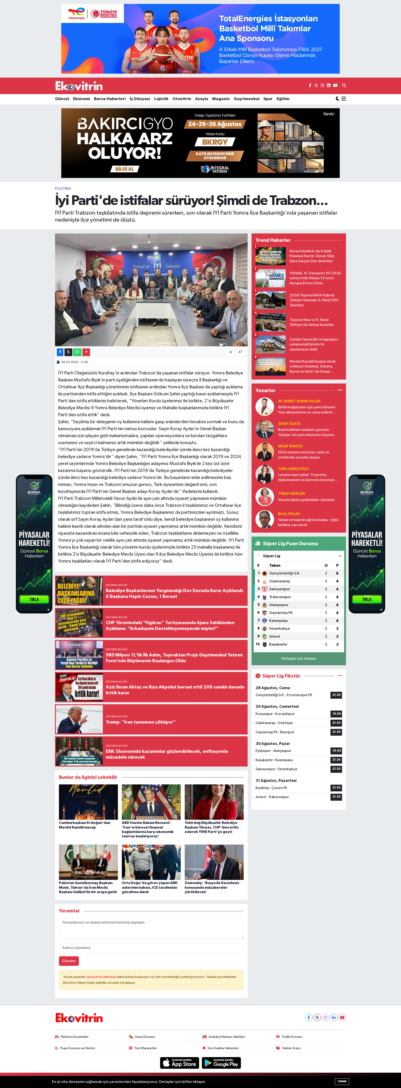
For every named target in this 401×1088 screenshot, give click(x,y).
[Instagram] (325, 1017)
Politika (63, 189)
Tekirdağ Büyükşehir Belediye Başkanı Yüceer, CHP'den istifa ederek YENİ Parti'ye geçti (211, 827)
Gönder (69, 961)
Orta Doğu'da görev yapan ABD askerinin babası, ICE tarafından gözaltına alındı (150, 887)
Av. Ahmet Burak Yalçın (299, 401)
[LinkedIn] (334, 1017)
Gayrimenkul (246, 99)
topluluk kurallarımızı (101, 977)
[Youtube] (342, 1017)
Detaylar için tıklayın (298, 659)
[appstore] (180, 1063)
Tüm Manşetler (145, 1048)
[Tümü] (340, 390)
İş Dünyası (140, 99)
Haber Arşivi (291, 1048)
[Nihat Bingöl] (264, 452)
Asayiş (201, 99)
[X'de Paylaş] (68, 352)
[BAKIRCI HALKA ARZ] (200, 143)
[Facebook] (309, 1017)
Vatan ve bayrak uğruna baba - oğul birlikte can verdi (308, 522)
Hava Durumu (145, 1037)
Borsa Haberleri (110, 99)
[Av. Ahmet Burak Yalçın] (264, 407)
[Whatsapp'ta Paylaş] (77, 352)
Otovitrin (181, 99)
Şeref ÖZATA (289, 424)
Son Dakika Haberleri (223, 1048)
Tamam (341, 1081)
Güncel (62, 99)
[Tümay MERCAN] (264, 497)
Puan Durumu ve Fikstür (77, 1048)
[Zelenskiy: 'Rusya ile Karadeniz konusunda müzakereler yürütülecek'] (214, 862)
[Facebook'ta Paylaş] (60, 352)
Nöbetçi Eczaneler (75, 1037)
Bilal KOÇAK (289, 514)
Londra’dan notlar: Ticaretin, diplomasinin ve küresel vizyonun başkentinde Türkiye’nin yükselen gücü (306, 477)
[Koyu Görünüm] (338, 99)
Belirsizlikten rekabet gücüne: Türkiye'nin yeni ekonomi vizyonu (306, 432)
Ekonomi (81, 99)
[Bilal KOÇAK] (264, 519)
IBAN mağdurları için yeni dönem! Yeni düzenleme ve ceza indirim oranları (306, 410)
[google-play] (221, 1063)
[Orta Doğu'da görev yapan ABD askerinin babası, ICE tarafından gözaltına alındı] (151, 862)
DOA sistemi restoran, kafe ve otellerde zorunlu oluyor (303, 454)
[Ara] (344, 86)
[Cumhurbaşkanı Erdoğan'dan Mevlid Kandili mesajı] (88, 802)
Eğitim (283, 99)
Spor (268, 99)
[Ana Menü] (343, 99)
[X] (317, 1017)
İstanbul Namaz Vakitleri (227, 1037)
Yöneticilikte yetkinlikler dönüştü (306, 500)
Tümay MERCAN (291, 493)
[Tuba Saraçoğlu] (264, 474)
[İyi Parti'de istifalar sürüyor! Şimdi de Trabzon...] (151, 290)
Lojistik (161, 99)
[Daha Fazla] (86, 352)
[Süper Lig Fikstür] (340, 676)
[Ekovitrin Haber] (79, 86)
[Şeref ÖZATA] (264, 429)
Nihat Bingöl (290, 446)
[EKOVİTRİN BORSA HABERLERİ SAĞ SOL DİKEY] (34, 544)
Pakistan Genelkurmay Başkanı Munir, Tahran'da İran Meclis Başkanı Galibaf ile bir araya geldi (88, 887)
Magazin (221, 99)
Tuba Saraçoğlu (293, 469)
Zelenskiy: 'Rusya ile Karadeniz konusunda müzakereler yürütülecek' (212, 887)
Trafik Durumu (292, 1037)
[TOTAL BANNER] (200, 39)
